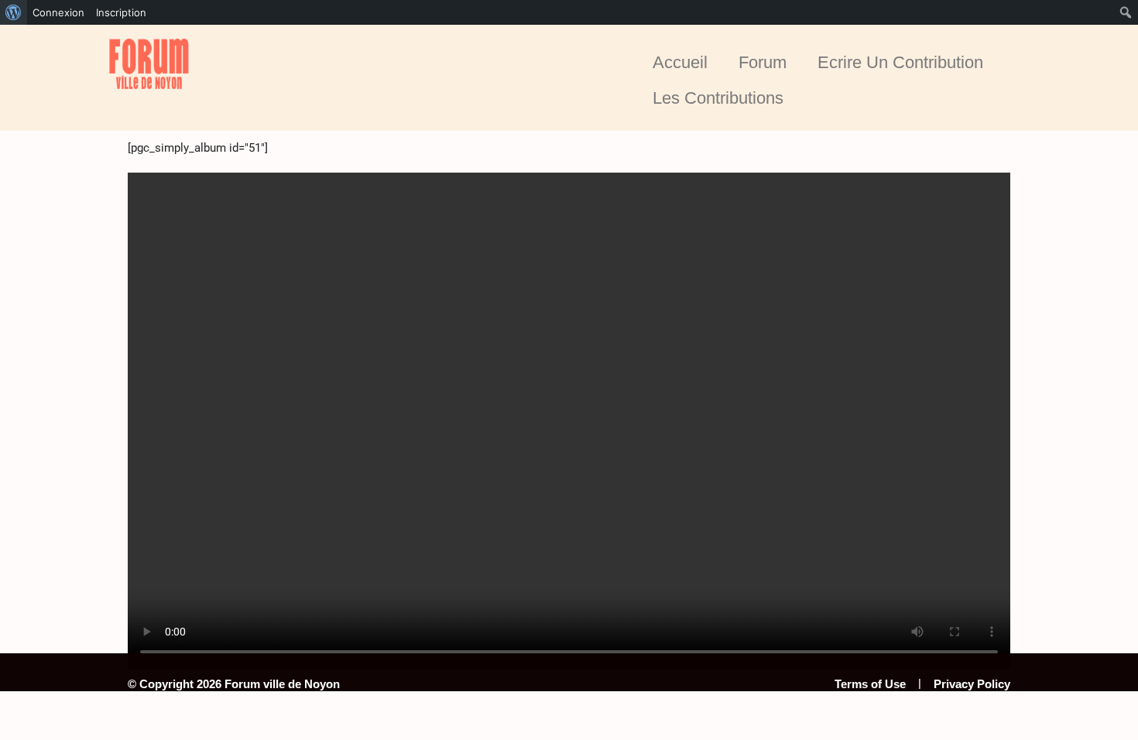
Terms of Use (870, 683)
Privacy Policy (972, 683)
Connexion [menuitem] (58, 12)
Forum (763, 62)
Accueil (680, 62)
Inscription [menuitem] (121, 12)
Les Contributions (718, 98)
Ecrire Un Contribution (900, 62)
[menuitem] (13, 12)
